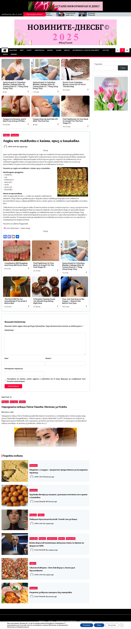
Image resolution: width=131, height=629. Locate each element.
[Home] (5, 50)
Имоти (67, 50)
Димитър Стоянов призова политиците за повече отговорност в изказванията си (67, 14)
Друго (5, 54)
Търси (122, 68)
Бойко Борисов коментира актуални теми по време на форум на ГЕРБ (56, 544)
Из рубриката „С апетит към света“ (86, 50)
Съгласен (86, 625)
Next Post (5, 397)
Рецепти (14, 135)
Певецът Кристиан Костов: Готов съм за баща (53, 519)
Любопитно (39, 50)
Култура (106, 50)
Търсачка (98, 64)
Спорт (29, 50)
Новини (6, 135)
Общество (70, 538)
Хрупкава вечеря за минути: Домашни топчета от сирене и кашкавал (58, 495)
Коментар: (10, 330)
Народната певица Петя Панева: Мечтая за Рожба (34, 406)
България (13, 50)
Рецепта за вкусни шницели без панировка (50, 592)
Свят (22, 50)
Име (7, 358)
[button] (117, 50)
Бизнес (50, 50)
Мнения (14, 54)
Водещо (5, 402)
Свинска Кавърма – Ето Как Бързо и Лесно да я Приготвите (52, 569)
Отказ (99, 625)
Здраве (58, 50)
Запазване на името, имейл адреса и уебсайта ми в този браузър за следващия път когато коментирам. (46, 380)
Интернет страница (14, 369)
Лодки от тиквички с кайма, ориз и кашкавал (41, 141)
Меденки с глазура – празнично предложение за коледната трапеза (58, 471)
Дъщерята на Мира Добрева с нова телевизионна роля (88, 14)
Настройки (112, 625)
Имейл (49, 358)
